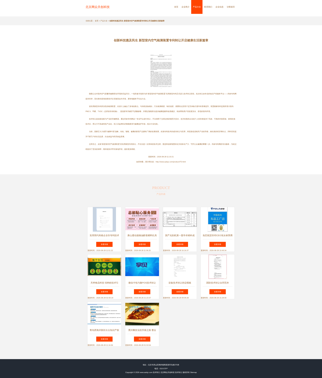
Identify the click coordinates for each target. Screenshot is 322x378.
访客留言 (231, 7)
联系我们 (208, 7)
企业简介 (186, 7)
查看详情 (104, 244)
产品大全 (197, 7)
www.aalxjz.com (146, 372)
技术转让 (156, 372)
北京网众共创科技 (98, 7)
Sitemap (193, 372)
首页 (176, 7)
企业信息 (219, 7)
